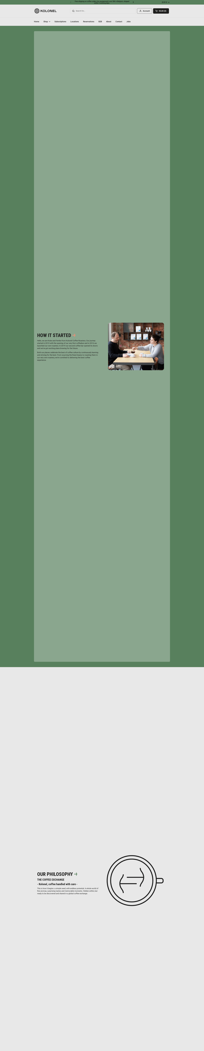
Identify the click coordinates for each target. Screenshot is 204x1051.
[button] (161, 11)
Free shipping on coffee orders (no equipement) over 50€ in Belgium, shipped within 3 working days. (102, 2)
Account (146, 11)
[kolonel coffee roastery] (45, 11)
